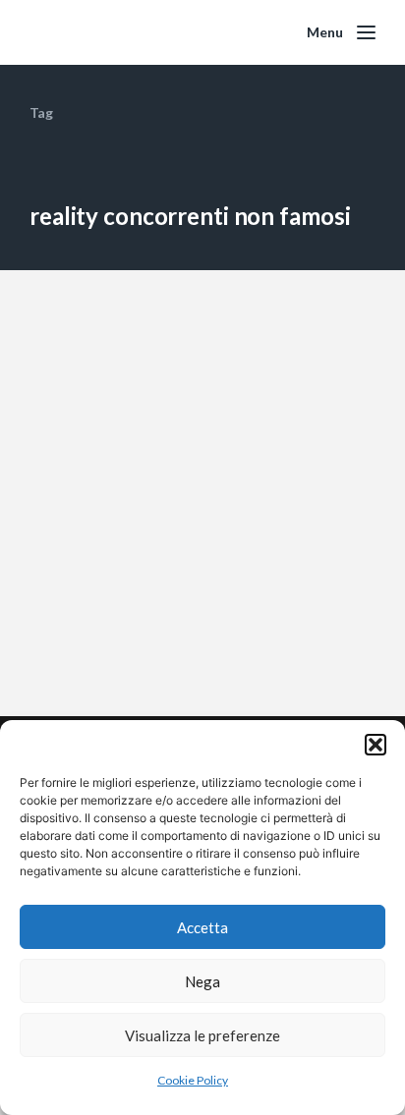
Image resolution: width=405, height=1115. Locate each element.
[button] (375, 744)
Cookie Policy (192, 1080)
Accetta (202, 927)
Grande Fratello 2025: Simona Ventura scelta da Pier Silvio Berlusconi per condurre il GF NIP (193, 552)
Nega (202, 981)
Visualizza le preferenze (202, 1035)
